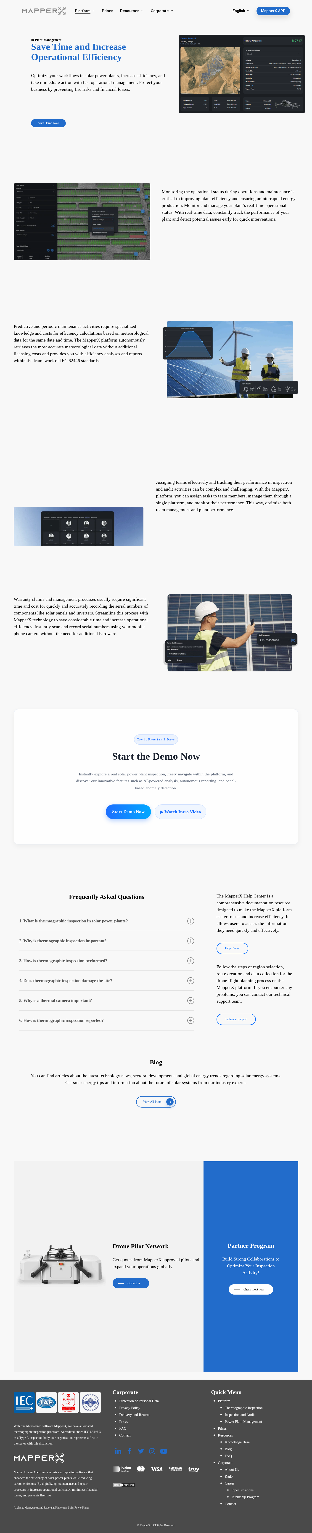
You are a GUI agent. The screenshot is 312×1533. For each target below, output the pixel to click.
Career (229, 1483)
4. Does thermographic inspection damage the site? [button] (65, 980)
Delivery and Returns (134, 1415)
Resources (225, 1435)
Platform (224, 1401)
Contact (124, 1435)
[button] (48, 123)
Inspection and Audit (240, 1415)
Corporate (225, 1463)
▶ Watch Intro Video (180, 811)
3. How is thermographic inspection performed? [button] (63, 960)
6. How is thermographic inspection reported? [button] (61, 1020)
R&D (229, 1476)
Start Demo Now (128, 811)
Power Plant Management (243, 1422)
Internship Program (245, 1497)
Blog (228, 1449)
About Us (232, 1470)
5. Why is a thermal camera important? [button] (55, 1000)
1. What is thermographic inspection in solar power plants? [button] (73, 920)
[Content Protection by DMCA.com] (156, 1485)
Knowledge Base (237, 1442)
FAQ (123, 1428)
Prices (123, 1422)
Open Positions (243, 1490)
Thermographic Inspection (244, 1408)
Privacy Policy (129, 1408)
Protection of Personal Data (139, 1401)
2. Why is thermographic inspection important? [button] (63, 940)
